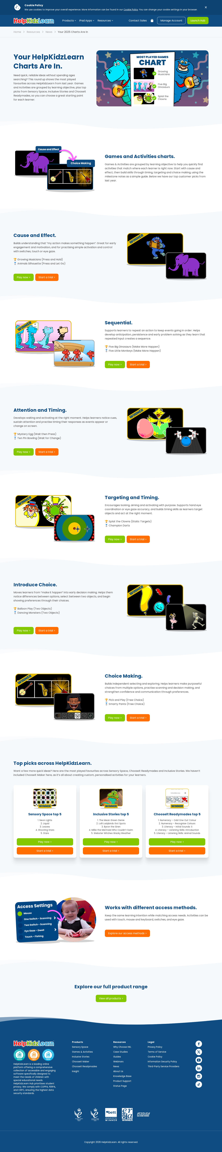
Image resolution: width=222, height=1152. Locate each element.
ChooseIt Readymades (84, 1066)
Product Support (122, 1081)
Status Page (120, 1086)
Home (17, 32)
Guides (117, 1056)
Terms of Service (157, 1051)
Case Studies (120, 1051)
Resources (104, 20)
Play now (22, 277)
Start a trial (46, 277)
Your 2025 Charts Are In (73, 32)
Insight (75, 1071)
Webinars (118, 1061)
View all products (110, 998)
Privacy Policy (155, 1047)
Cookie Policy (131, 9)
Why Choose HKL (122, 1047)
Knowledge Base (122, 1076)
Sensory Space (80, 1047)
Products (68, 20)
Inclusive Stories (80, 1056)
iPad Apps (85, 20)
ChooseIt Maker (80, 1061)
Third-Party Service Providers (163, 1066)
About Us (118, 1071)
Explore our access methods (126, 933)
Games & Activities (82, 1051)
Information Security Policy (162, 1061)
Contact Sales (138, 20)
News (49, 32)
